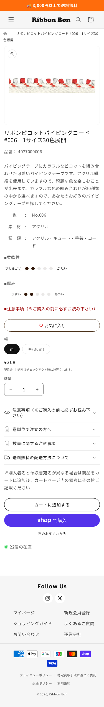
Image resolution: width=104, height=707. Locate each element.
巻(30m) (38, 350)
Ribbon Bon (58, 694)
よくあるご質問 (79, 623)
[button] (11, 20)
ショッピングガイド (32, 623)
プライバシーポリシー (36, 675)
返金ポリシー (42, 683)
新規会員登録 (77, 612)
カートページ (47, 480)
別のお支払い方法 (52, 533)
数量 (8, 378)
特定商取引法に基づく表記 (76, 675)
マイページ (24, 612)
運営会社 (72, 634)
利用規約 (63, 683)
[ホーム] (5, 33)
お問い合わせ (26, 634)
